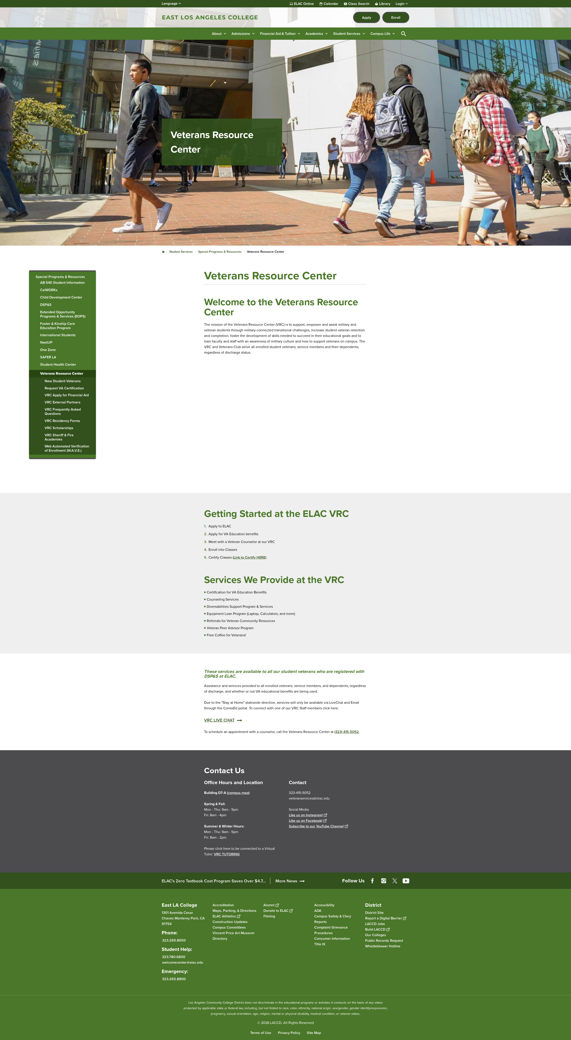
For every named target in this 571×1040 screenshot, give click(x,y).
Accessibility (324, 905)
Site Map (314, 1032)
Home (163, 251)
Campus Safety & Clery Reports (332, 919)
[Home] (210, 17)
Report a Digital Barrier (383, 918)
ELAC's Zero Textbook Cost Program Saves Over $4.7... (214, 881)
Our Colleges (375, 935)
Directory (220, 938)
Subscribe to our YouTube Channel (316, 826)
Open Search (403, 33)
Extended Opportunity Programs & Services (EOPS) (62, 314)
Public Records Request (384, 940)
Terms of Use (260, 1032)
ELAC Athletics (224, 916)
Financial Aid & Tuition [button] (278, 33)
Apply (366, 17)
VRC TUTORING (227, 854)
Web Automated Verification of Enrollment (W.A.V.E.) (67, 448)
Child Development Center (61, 297)
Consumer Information (332, 938)
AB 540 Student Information (62, 283)
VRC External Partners (63, 402)
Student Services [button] (346, 33)
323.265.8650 (174, 940)
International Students (58, 335)
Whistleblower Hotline (382, 946)
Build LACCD (375, 929)
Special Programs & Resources (220, 251)
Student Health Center (58, 365)
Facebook (372, 880)
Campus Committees (229, 927)
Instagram (383, 880)
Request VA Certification (64, 388)
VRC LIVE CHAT (219, 720)
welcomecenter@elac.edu (182, 962)
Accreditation (223, 905)
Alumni (269, 905)
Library (384, 3)
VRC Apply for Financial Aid (67, 395)
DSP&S (46, 305)
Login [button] (400, 3)
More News (286, 881)
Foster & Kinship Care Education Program (57, 326)
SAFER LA (48, 357)
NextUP (46, 342)
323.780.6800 (173, 956)
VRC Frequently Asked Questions (63, 411)
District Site (374, 912)
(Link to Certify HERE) (249, 557)
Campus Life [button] (380, 33)
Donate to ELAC (275, 910)
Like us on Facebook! (305, 820)
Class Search (358, 3)
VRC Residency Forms (62, 421)
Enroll (395, 17)
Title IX (319, 944)
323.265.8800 (174, 979)
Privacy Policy (289, 1032)
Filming (269, 916)
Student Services (181, 251)
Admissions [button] (241, 33)
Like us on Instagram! (306, 815)
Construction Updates (230, 921)
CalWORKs (49, 290)
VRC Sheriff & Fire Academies (59, 437)
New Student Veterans (63, 381)
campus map (238, 792)
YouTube (406, 880)
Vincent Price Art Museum (233, 933)
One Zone (48, 350)
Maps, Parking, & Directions (235, 910)
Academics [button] (314, 33)
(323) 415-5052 (346, 731)
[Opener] (566, 884)
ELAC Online (304, 3)
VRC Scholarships (59, 428)
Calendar (331, 3)
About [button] (216, 33)
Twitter (394, 880)
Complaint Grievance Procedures (331, 930)
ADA (317, 910)
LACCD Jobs (375, 923)
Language (170, 3)
